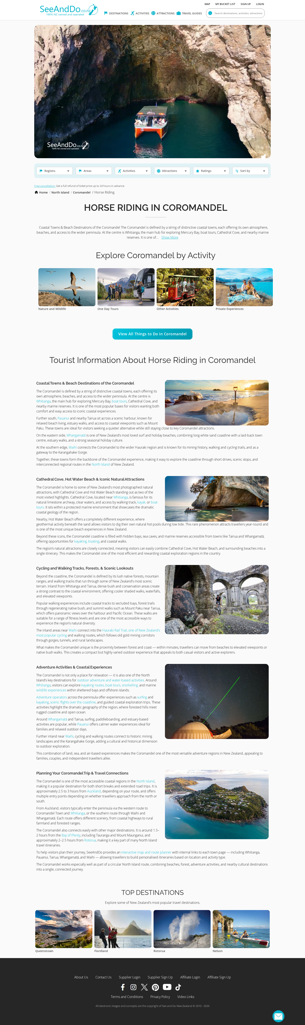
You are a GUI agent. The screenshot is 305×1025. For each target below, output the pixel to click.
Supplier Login (129, 977)
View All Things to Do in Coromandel (152, 333)
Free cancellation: (44, 186)
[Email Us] (278, 1016)
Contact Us (103, 977)
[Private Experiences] (126, 270)
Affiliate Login (190, 977)
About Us (81, 977)
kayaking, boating (86, 541)
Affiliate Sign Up (219, 977)
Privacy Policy (160, 996)
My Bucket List (225, 4)
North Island (60, 192)
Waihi (73, 447)
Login (260, 4)
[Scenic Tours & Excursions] (244, 270)
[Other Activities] (66, 270)
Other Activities (49, 309)
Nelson (99, 951)
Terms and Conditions (127, 996)
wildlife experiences (51, 690)
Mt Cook (219, 951)
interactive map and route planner (146, 852)
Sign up (246, 4)
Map (207, 4)
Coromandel (81, 192)
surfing (142, 697)
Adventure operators (51, 697)
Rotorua (90, 840)
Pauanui (63, 418)
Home (43, 192)
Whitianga (43, 401)
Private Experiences (111, 309)
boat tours (119, 401)
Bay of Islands (163, 951)
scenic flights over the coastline (73, 702)
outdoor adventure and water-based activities (110, 680)
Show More (169, 237)
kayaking (42, 702)
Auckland (94, 791)
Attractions (165, 13)
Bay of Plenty (71, 835)
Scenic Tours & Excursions (234, 309)
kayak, (141, 502)
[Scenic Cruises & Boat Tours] (185, 270)
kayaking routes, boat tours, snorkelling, (109, 685)
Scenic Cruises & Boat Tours (176, 309)
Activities (142, 13)
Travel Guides (191, 13)
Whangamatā (76, 435)
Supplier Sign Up (160, 977)
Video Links (185, 996)
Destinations (118, 13)
